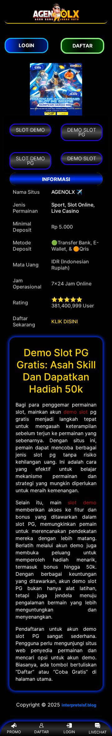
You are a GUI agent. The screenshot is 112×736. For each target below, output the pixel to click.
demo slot (75, 412)
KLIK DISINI (64, 321)
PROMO (14, 731)
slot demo (82, 502)
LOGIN (69, 731)
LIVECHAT (98, 732)
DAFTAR (41, 731)
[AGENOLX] (56, 20)
